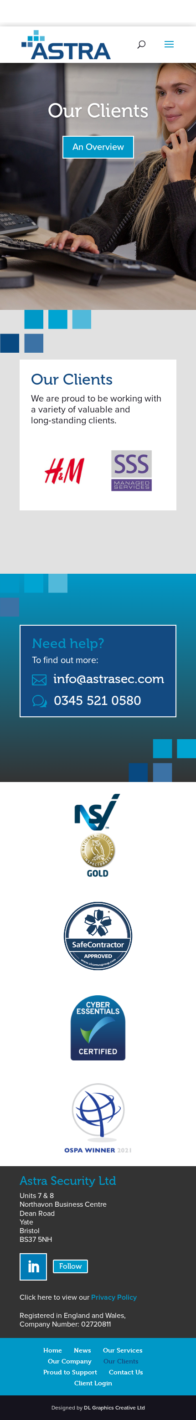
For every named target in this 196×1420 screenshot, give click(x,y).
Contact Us (126, 1372)
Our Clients (98, 110)
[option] (68, 470)
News (82, 1350)
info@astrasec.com (108, 678)
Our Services (123, 1350)
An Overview (98, 147)
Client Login (93, 1383)
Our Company (70, 1361)
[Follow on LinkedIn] (33, 1267)
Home (52, 1350)
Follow (70, 1266)
